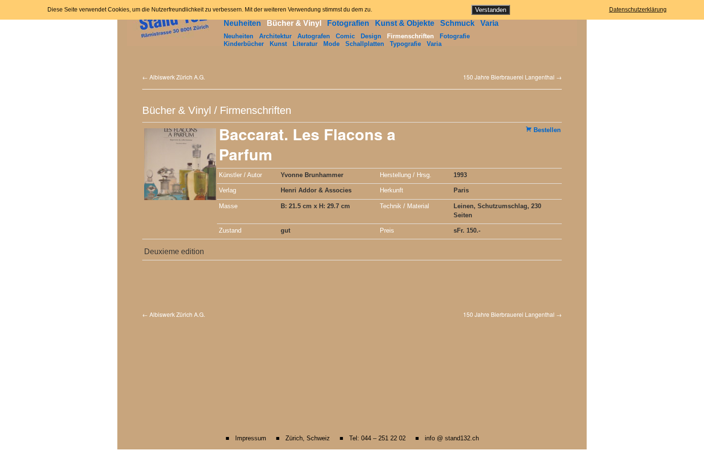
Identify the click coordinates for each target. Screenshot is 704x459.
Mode (331, 43)
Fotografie (455, 36)
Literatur (305, 43)
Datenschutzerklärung (638, 9)
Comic (345, 36)
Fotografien (348, 23)
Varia (489, 23)
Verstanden (490, 9)
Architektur (275, 36)
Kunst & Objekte (404, 23)
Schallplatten (364, 43)
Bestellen (547, 130)
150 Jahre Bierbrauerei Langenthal (512, 77)
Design (371, 36)
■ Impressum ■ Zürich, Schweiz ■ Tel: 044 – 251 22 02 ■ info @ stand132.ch (352, 438)
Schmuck (457, 23)
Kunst (278, 43)
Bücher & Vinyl (294, 23)
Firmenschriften (410, 36)
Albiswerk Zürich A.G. (173, 77)
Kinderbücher (244, 43)
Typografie (405, 43)
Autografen (313, 36)
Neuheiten (242, 23)
